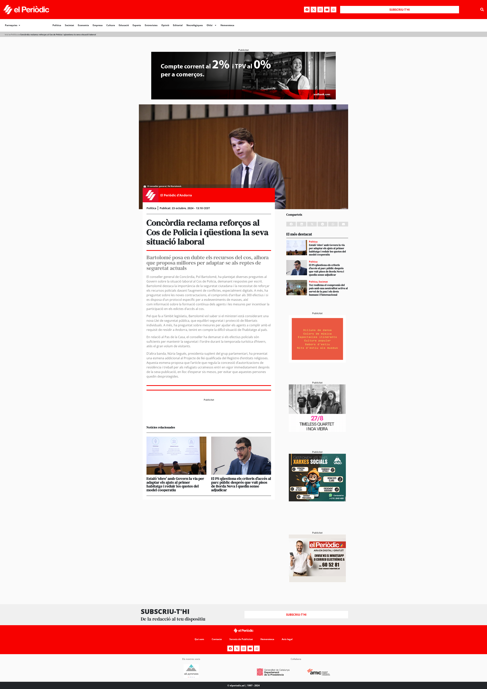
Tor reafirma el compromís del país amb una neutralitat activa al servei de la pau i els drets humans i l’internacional (328, 289)
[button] (482, 9)
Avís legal (287, 639)
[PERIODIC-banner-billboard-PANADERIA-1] (243, 98)
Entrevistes (151, 25)
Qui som (199, 639)
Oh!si (209, 25)
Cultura (110, 25)
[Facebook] (307, 9)
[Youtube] (327, 9)
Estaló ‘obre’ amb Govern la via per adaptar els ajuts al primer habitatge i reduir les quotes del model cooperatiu (175, 484)
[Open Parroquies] (19, 25)
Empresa (98, 25)
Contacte (217, 639)
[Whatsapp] (333, 9)
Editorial (178, 25)
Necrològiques (194, 25)
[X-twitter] (313, 9)
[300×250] (317, 361)
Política (57, 25)
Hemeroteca (227, 25)
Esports (137, 25)
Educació (124, 25)
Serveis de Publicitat (241, 639)
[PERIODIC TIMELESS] (317, 431)
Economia (83, 25)
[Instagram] (320, 9)
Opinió (165, 25)
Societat (69, 25)
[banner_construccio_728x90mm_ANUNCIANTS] (208, 416)
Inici (7, 34)
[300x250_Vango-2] (317, 500)
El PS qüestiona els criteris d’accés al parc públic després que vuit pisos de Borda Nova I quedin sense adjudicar (241, 484)
